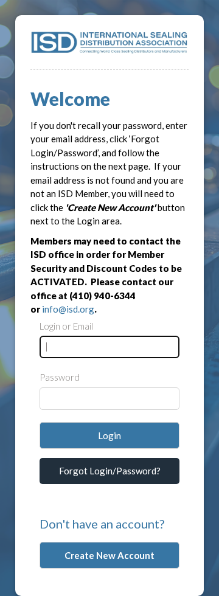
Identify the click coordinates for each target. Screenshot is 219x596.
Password (60, 377)
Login (109, 435)
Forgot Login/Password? (110, 470)
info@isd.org (68, 308)
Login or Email (66, 326)
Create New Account (109, 555)
